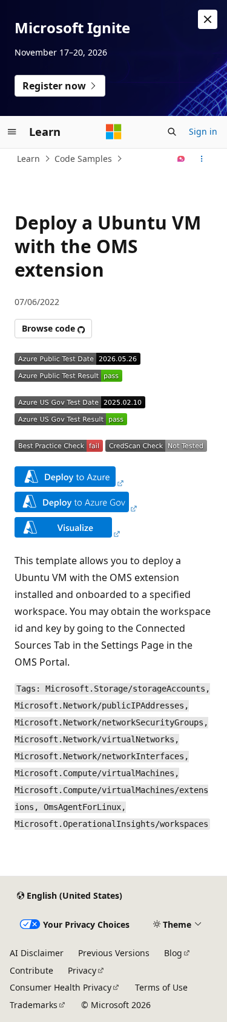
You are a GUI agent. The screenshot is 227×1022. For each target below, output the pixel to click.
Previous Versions (114, 953)
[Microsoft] (114, 132)
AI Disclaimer (37, 953)
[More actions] (201, 159)
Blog (173, 953)
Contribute (31, 970)
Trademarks (34, 1005)
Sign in (203, 131)
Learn (28, 158)
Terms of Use (161, 987)
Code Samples (83, 158)
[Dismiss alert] (207, 19)
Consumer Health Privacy (60, 987)
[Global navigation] (12, 132)
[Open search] (172, 132)
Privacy (82, 970)
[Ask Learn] (181, 159)
